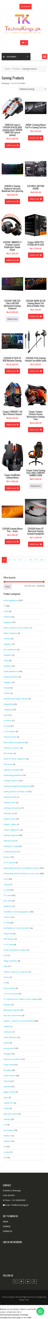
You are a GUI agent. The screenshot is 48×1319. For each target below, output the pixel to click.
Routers (7, 857)
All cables (7, 1070)
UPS (5, 955)
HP (5, 983)
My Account (25, 6)
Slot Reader (8, 753)
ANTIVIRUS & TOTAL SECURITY (17, 928)
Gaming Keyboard (11, 835)
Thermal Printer (10, 737)
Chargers (7, 1054)
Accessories (8, 1048)
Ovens (6, 660)
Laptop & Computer (12, 769)
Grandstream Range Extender (16, 698)
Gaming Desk (9, 840)
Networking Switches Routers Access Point (21, 873)
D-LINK (7, 890)
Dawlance (8, 622)
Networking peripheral (13, 775)
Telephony (8, 709)
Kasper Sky (8, 933)
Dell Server (8, 764)
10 (41, 560)
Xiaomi (6, 1043)
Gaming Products (11, 780)
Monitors (7, 1135)
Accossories (9, 1130)
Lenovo (7, 1152)
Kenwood (8, 617)
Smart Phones (9, 1075)
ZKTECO (7, 917)
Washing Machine (11, 677)
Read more (12, 319)
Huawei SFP (8, 1103)
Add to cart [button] (11, 145)
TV (5, 606)
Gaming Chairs (10, 802)
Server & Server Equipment (15, 759)
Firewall (7, 688)
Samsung (7, 1081)
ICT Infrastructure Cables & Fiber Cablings (21, 999)
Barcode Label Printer (13, 1015)
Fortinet (7, 693)
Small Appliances (10, 671)
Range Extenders (11, 961)
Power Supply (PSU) (12, 830)
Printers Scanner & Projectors (16, 972)
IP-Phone (7, 720)
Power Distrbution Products (15, 950)
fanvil (6, 715)
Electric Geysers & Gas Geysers (16, 627)
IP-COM (7, 726)
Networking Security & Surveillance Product (21, 868)
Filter (7, 586)
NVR (5, 966)
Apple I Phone (9, 1092)
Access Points (9, 988)
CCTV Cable (8, 944)
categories (11, 56)
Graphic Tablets (10, 824)
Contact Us (7, 1231)
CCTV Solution (9, 731)
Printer (6, 977)
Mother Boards (10, 797)
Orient (6, 611)
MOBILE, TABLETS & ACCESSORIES (18, 1021)
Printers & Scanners (12, 748)
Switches (7, 1004)
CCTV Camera (9, 862)
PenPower (8, 1032)
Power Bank (9, 1064)
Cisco (6, 879)
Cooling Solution (10, 851)
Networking (8, 704)
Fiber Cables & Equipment (14, 742)
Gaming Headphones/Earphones (17, 786)
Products (6, 1226)
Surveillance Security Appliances (17, 911)
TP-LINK (7, 895)
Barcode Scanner (11, 1114)
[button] (44, 56)
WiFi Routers (9, 939)
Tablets (7, 1026)
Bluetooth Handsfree (12, 1059)
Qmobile (7, 1086)
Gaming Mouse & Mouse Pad (16, 791)
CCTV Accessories (11, 993)
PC (5, 1125)
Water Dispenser (10, 633)
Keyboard (8, 1141)
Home (5, 1221)
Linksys (7, 884)
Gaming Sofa (9, 813)
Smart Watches (10, 1037)
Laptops (7, 1119)
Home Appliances (11, 600)
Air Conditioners (10, 649)
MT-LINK (7, 901)
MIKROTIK (8, 906)
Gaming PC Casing (11, 846)
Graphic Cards (9, 819)
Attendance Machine (12, 1010)
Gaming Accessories (12, 808)
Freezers (7, 638)
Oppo (6, 1097)
